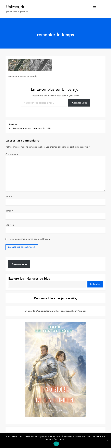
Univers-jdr (15, 7)
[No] (107, 440)
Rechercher (95, 284)
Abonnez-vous (79, 102)
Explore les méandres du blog (29, 278)
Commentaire (12, 154)
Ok (56, 444)
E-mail (9, 210)
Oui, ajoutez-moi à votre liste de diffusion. (29, 239)
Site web (9, 224)
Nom (8, 196)
